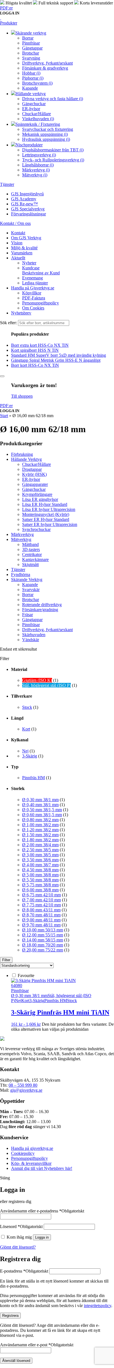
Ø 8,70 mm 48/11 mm (41, 914)
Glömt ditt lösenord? (18, 1247)
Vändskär (30, 639)
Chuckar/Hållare (36, 464)
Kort (26, 729)
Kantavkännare (35, 559)
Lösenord (21, 1226)
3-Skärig (29, 756)
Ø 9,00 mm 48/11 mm (41, 919)
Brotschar (30, 599)
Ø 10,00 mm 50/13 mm (42, 929)
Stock (27, 707)
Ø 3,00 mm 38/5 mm (40, 854)
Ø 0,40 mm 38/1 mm (40, 804)
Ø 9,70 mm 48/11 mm (41, 924)
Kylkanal (19, 739)
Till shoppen (22, 396)
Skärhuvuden (33, 634)
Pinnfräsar (31, 624)
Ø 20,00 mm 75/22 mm (42, 950)
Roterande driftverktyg (42, 604)
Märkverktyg (22, 534)
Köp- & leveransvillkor (31, 1163)
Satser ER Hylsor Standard (45, 519)
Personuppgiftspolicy (29, 1158)
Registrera (10, 1315)
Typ (15, 766)
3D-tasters (31, 549)
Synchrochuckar (36, 529)
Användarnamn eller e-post (36, 1344)
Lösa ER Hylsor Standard (44, 504)
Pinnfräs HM (33, 777)
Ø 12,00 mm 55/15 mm (42, 934)
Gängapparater (35, 484)
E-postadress (24, 1271)
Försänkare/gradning (40, 609)
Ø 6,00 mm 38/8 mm (40, 889)
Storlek (18, 788)
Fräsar (27, 614)
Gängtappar (32, 619)
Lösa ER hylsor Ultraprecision (48, 509)
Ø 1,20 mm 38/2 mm (40, 829)
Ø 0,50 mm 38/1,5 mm (42, 809)
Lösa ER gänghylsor (40, 499)
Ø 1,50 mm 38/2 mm (40, 834)
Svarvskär (31, 589)
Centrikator (32, 554)
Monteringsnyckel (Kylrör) (45, 514)
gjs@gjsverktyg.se (26, 1090)
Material (19, 669)
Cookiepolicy (23, 1153)
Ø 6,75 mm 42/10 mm (41, 894)
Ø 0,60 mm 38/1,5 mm (42, 814)
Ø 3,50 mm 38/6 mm (40, 859)
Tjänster (18, 569)
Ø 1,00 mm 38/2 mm (40, 824)
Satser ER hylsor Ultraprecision (49, 524)
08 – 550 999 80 (23, 1085)
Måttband (30, 544)
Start (4, 415)
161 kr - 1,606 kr (26, 1024)
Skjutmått (30, 564)
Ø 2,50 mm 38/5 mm (40, 849)
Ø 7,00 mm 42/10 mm (41, 899)
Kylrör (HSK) (34, 474)
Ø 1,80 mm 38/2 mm (40, 839)
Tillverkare (21, 696)
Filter (6, 960)
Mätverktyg (21, 539)
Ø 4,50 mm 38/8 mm (40, 869)
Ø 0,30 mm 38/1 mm (40, 799)
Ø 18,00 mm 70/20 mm (42, 945)
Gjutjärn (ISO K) (37, 680)
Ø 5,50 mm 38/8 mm (40, 879)
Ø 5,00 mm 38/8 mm (40, 874)
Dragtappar (32, 469)
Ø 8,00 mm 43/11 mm (41, 909)
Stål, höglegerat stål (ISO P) (46, 685)
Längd (17, 718)
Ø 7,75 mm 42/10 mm (41, 904)
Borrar (27, 594)
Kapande (30, 584)
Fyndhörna (20, 574)
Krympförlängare (37, 494)
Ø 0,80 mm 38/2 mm (40, 819)
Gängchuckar (34, 489)
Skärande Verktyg (26, 579)
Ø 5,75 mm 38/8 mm (40, 884)
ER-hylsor (31, 479)
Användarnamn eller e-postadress (42, 1211)
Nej (25, 751)
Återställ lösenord (16, 1361)
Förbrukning (22, 454)
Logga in (42, 1237)
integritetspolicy (97, 1305)
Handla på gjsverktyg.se (32, 1148)
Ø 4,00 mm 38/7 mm (40, 864)
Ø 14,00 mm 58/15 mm (42, 940)
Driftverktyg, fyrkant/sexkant (47, 629)
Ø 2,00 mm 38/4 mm (40, 844)
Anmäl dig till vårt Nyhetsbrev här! (41, 1168)
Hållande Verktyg (26, 459)
